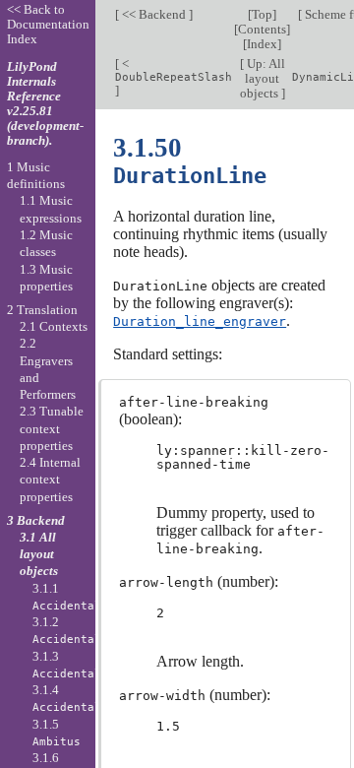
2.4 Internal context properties (50, 479)
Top (262, 14)
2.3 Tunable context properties (52, 428)
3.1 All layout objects (39, 554)
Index (262, 43)
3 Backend (36, 520)
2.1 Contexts (54, 326)
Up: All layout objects (262, 78)
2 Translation (42, 309)
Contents (262, 29)
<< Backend (154, 14)
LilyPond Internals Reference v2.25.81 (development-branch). (45, 103)
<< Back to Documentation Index (48, 24)
